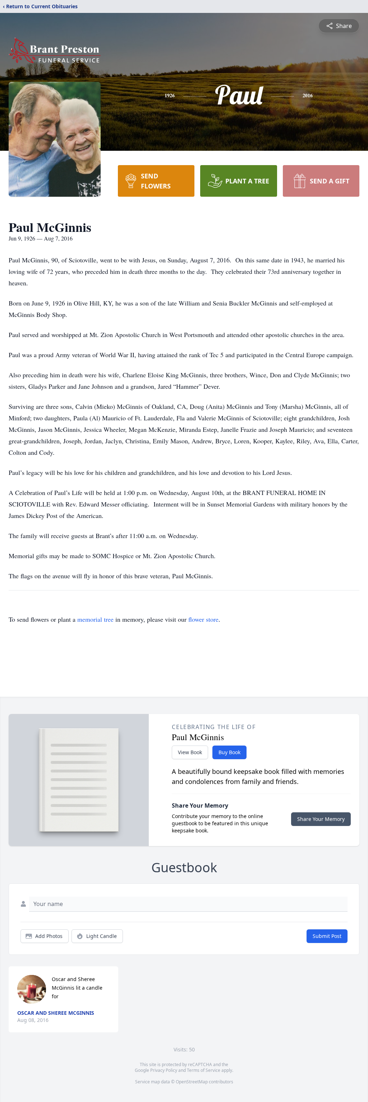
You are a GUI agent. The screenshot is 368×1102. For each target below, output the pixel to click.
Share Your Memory (321, 819)
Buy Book (229, 752)
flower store (203, 619)
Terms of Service (203, 1070)
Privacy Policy (163, 1070)
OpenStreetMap (192, 1082)
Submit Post (327, 936)
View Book (190, 752)
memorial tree (95, 619)
